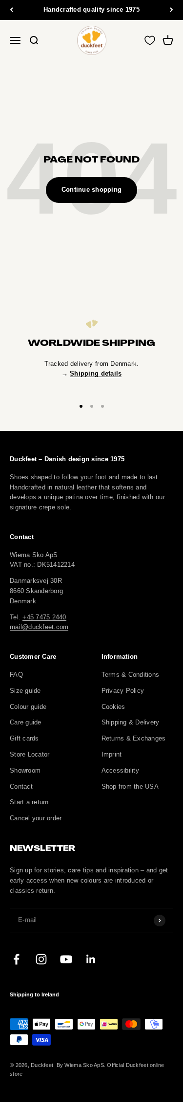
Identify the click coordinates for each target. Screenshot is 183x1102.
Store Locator (29, 754)
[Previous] (11, 10)
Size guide (25, 690)
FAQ (16, 674)
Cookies (113, 706)
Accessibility (120, 770)
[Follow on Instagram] (41, 959)
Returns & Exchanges (134, 738)
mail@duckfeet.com (39, 627)
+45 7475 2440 (44, 617)
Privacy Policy (123, 690)
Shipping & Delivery (131, 722)
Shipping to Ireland (34, 994)
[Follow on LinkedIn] (91, 959)
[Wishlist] (150, 40)
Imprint (112, 754)
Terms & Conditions (131, 674)
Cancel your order (35, 818)
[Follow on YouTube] (66, 959)
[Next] (171, 10)
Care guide (25, 722)
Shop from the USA (130, 786)
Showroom (25, 770)
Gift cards (24, 738)
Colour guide (28, 706)
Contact (21, 786)
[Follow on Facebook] (16, 959)
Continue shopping (91, 189)
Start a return (29, 802)
